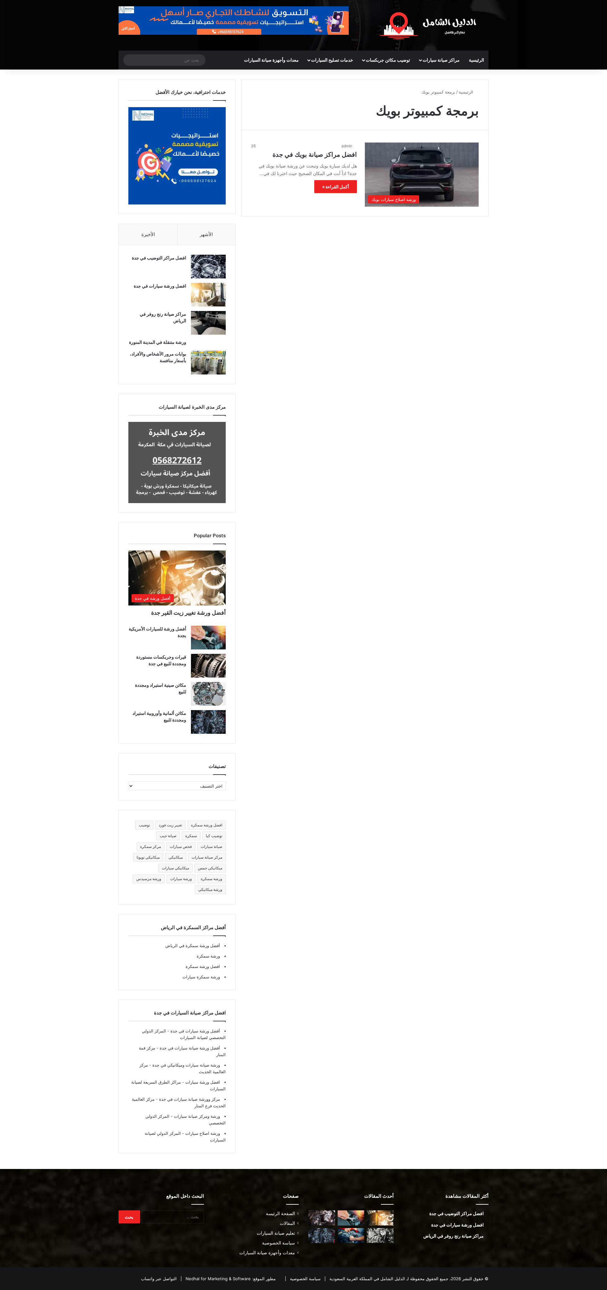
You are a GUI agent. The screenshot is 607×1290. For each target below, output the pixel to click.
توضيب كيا (214, 835)
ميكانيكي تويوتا (148, 857)
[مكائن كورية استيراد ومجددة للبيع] (351, 1235)
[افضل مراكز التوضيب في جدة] (208, 266)
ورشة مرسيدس (148, 878)
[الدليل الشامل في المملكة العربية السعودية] (429, 25)
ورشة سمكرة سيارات (201, 976)
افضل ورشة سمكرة (206, 825)
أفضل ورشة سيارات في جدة (194, 1030)
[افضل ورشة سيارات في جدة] (208, 295)
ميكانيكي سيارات (175, 868)
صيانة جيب (168, 835)
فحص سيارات (181, 846)
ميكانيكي (176, 857)
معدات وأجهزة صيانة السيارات (271, 60)
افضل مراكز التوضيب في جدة (159, 257)
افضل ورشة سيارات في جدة (160, 286)
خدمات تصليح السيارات (332, 60)
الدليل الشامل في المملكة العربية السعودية (366, 1278)
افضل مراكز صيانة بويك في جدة (315, 154)
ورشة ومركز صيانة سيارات (196, 1116)
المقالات (287, 1223)
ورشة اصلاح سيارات (202, 1133)
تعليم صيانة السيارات (276, 1233)
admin (346, 145)
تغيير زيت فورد (170, 825)
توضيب (144, 825)
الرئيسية (476, 60)
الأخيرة (148, 234)
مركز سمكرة (150, 846)
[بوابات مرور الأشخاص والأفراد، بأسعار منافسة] (208, 362)
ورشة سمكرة (211, 878)
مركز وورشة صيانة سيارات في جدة (189, 1099)
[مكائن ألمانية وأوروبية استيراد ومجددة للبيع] (208, 722)
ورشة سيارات (181, 878)
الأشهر (206, 234)
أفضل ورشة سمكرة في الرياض (192, 945)
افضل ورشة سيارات (202, 1082)
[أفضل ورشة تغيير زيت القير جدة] (380, 1218)
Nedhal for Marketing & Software (217, 1278)
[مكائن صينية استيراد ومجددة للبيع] (208, 694)
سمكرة (191, 835)
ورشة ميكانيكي (210, 889)
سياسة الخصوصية (278, 1242)
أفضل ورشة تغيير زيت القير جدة (188, 612)
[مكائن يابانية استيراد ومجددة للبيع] (380, 1235)
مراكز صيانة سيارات (441, 60)
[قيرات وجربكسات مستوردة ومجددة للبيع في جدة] (208, 666)
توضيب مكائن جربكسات (388, 60)
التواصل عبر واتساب (159, 1278)
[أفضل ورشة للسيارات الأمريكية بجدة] (208, 637)
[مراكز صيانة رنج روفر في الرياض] (208, 323)
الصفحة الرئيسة (280, 1213)
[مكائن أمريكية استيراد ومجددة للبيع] (321, 1218)
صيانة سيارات (211, 846)
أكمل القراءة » (335, 186)
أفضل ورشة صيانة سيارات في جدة (189, 1047)
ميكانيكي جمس (210, 868)
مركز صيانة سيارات (207, 857)
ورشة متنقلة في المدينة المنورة (157, 342)
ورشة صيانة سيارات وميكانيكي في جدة (185, 1065)
